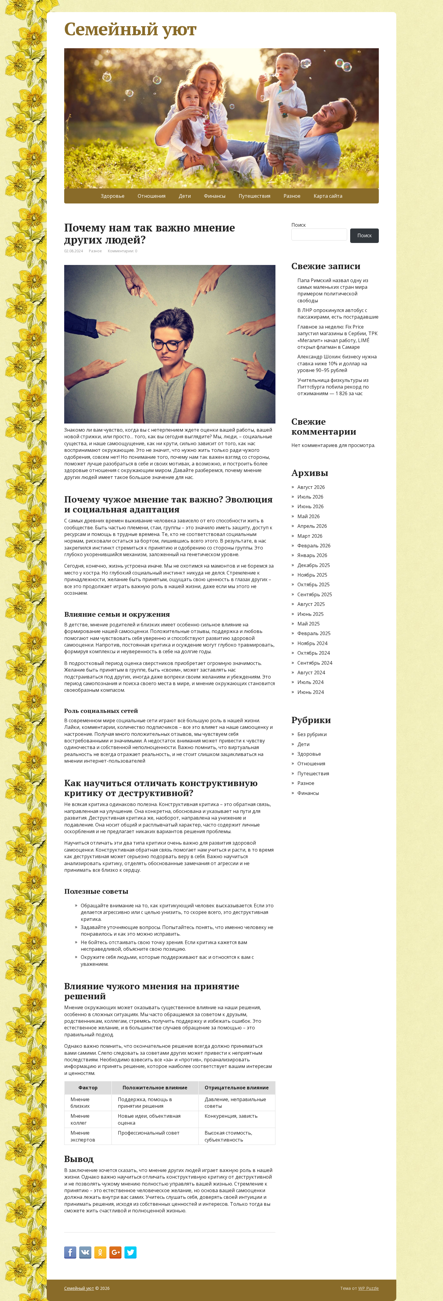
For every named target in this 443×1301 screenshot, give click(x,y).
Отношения (151, 196)
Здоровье (112, 196)
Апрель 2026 (312, 526)
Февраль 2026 (314, 545)
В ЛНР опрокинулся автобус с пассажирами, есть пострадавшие (338, 313)
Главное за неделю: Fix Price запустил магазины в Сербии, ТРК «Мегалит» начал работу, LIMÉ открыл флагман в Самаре (337, 336)
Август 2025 (311, 604)
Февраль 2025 (314, 633)
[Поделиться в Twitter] (130, 1252)
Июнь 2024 (310, 692)
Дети (185, 196)
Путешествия (254, 196)
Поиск (298, 225)
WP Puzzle (368, 1288)
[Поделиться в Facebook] (70, 1252)
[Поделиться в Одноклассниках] (100, 1252)
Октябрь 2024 (313, 653)
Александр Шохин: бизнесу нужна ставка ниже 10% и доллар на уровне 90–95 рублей (337, 363)
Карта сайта (328, 196)
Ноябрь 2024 (312, 643)
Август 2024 (311, 672)
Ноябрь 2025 (312, 575)
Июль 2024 (310, 682)
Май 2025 (308, 623)
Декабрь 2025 (313, 565)
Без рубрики (312, 734)
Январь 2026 (312, 555)
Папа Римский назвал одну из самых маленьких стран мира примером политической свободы (332, 290)
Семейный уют (130, 28)
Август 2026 (311, 487)
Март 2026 (309, 536)
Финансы (214, 196)
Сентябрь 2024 (314, 663)
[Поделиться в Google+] (115, 1252)
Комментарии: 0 (122, 251)
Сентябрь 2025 (314, 594)
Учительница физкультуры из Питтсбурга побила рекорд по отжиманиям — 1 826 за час (333, 387)
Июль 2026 (310, 496)
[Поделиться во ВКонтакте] (85, 1252)
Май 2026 (308, 516)
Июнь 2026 (310, 506)
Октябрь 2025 (313, 584)
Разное (292, 196)
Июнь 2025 (310, 614)
